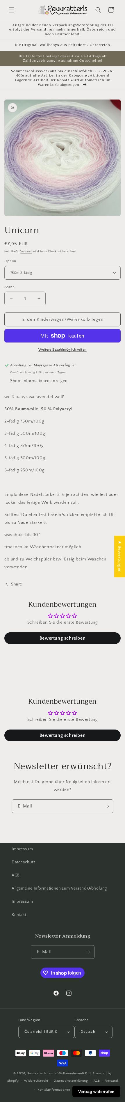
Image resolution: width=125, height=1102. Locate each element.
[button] (11, 9)
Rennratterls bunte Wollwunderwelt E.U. (59, 1073)
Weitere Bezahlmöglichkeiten (62, 350)
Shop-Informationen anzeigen (38, 381)
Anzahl (9, 287)
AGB (16, 875)
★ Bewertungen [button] (119, 556)
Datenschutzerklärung (71, 1081)
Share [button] (16, 584)
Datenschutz (23, 862)
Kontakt (19, 915)
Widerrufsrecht (36, 1081)
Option (10, 261)
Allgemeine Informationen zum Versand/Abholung (59, 888)
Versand (26, 251)
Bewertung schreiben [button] (62, 638)
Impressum (22, 849)
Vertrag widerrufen (96, 1091)
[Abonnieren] (106, 806)
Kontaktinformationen (54, 1090)
